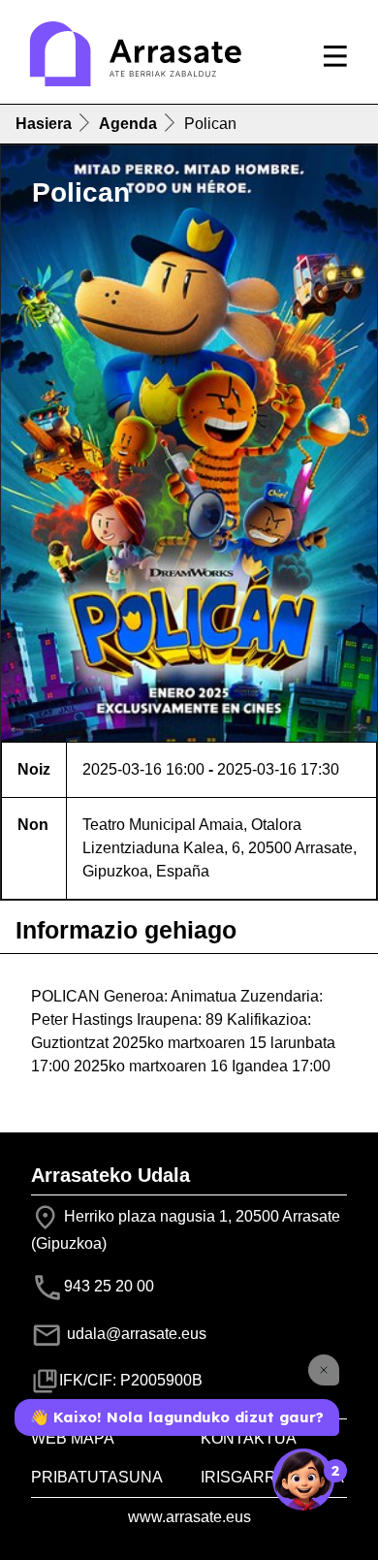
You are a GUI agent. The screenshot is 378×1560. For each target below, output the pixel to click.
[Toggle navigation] (335, 56)
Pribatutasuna (97, 1477)
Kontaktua (249, 1438)
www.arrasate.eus (189, 1517)
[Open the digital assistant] (303, 1480)
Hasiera (44, 123)
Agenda (128, 123)
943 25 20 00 (109, 1286)
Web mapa (72, 1438)
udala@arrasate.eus (134, 1333)
